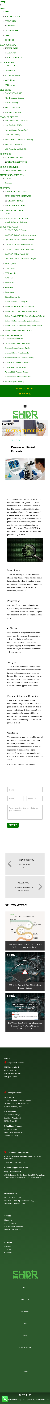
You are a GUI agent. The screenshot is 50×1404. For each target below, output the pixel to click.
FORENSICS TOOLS (9, 227)
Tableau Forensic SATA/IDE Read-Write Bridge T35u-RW (25, 316)
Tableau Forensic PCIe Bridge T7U (17, 302)
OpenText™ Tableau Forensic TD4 (17, 254)
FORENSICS (5, 154)
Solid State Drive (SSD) (13, 144)
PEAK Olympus (10, 264)
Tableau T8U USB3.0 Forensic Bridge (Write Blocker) (23, 326)
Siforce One (9, 287)
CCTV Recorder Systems (13, 66)
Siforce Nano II (10, 283)
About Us (25, 1299)
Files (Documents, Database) (15, 98)
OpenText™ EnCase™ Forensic (16, 230)
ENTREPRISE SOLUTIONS (12, 175)
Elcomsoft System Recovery (14, 381)
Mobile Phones (10, 80)
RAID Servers (10, 85)
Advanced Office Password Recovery (17, 362)
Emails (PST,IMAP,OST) (13, 93)
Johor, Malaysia (10, 1223)
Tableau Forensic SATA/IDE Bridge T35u (19, 306)
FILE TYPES (5, 90)
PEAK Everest (10, 268)
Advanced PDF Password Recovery (17, 372)
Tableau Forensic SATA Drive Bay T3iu (18, 330)
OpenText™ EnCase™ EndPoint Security (19, 240)
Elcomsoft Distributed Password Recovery (19, 358)
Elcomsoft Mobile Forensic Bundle (17, 353)
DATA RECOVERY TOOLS (11, 210)
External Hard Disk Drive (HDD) (16, 120)
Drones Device (10, 71)
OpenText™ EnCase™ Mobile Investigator (19, 244)
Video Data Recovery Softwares (16, 222)
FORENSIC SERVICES (10, 167)
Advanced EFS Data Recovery (15, 367)
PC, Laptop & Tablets (12, 75)
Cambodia (8, 1252)
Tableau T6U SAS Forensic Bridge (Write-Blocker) (22, 321)
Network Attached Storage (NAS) (16, 130)
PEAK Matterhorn (11, 273)
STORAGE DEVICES (9, 117)
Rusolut (7, 214)
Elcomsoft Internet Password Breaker (17, 377)
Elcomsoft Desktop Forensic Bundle (17, 348)
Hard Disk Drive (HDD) (13, 125)
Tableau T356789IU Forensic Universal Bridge (21, 311)
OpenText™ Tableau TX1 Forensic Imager (19, 249)
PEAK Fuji (9, 278)
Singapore (8, 1220)
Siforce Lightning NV (12, 297)
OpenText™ (9, 178)
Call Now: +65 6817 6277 (25, 388)
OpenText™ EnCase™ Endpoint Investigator (20, 235)
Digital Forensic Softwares (14, 339)
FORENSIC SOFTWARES (11, 335)
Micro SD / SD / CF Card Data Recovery (19, 139)
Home (25, 1287)
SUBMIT (13, 825)
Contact (25, 1371)
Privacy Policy (25, 1347)
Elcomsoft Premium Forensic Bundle (17, 343)
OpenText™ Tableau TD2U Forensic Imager (20, 259)
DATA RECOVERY (8, 45)
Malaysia (7, 1246)
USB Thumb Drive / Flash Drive (16, 149)
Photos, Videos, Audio (12, 107)
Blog (25, 1323)
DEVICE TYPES (7, 62)
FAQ (25, 1335)
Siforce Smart (9, 292)
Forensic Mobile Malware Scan (15, 170)
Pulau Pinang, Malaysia (13, 1229)
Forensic (25, 1311)
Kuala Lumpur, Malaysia (13, 1226)
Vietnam (7, 1249)
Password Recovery (11, 103)
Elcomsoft (8, 183)
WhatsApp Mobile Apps (13, 112)
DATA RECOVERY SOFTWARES (14, 219)
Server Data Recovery (12, 135)
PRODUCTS (5, 188)
